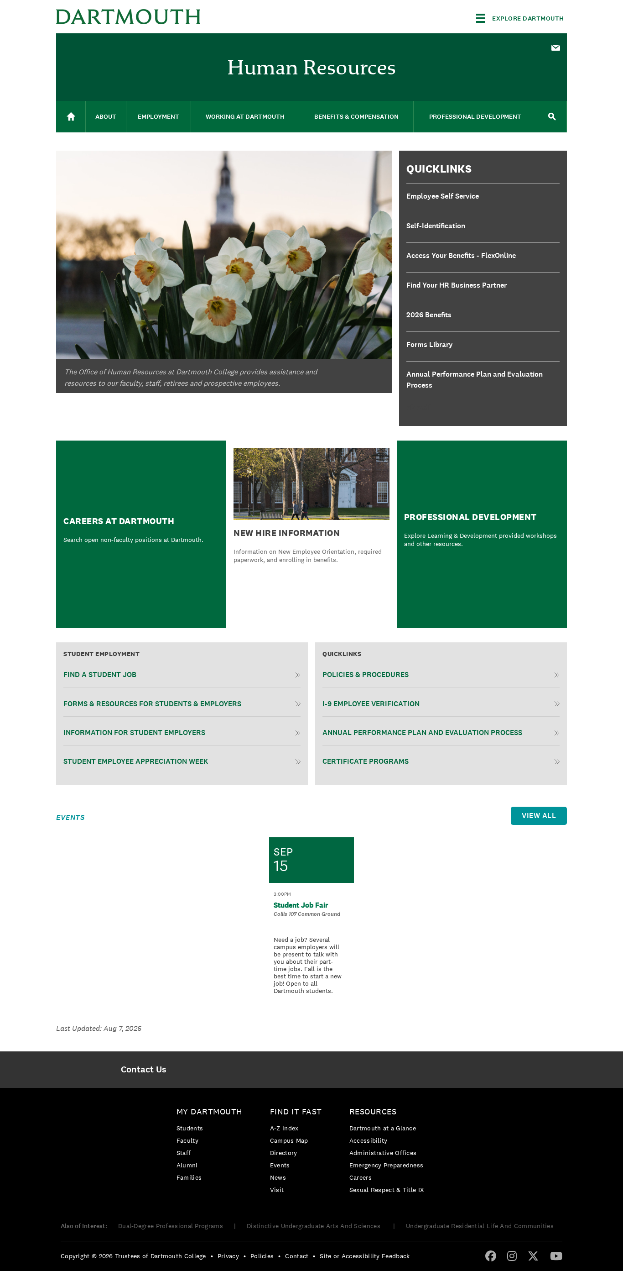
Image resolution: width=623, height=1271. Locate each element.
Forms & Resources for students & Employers (152, 704)
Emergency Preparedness (386, 1165)
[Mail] (555, 48)
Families (189, 1177)
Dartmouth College (128, 16)
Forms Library (429, 344)
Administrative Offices (383, 1153)
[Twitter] (533, 1255)
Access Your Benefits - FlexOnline (461, 255)
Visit (277, 1190)
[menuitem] (555, 47)
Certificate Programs (365, 761)
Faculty (187, 1140)
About (105, 116)
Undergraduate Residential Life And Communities (480, 1226)
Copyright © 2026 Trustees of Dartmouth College (133, 1256)
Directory (283, 1153)
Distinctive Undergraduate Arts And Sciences (314, 1226)
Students (190, 1128)
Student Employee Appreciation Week (135, 761)
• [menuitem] (212, 1256)
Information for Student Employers (134, 732)
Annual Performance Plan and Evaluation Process (474, 379)
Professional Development (475, 116)
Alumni (187, 1165)
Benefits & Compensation (356, 116)
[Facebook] (490, 1255)
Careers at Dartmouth (118, 520)
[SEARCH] (551, 116)
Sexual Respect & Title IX (386, 1190)
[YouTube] (556, 1255)
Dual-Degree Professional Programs (170, 1226)
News (278, 1177)
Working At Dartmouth (245, 116)
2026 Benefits (429, 315)
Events (280, 1165)
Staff (184, 1153)
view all (539, 815)
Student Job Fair (301, 905)
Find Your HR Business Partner (456, 285)
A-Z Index (284, 1128)
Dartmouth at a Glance (382, 1128)
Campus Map (289, 1140)
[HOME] (70, 116)
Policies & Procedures (365, 674)
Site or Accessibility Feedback (365, 1256)
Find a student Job (99, 674)
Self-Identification (435, 226)
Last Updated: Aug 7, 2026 (98, 1028)
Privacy (228, 1256)
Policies (262, 1256)
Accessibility (368, 1140)
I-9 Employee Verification (371, 704)
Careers (360, 1177)
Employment (158, 116)
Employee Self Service (442, 196)
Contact (296, 1256)
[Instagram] (512, 1255)
